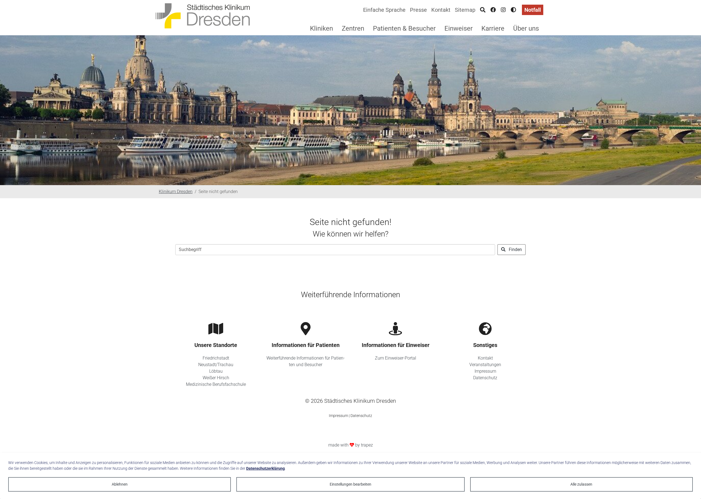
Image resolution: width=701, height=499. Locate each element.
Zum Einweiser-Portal (395, 358)
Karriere (492, 28)
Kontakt (440, 10)
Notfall (532, 10)
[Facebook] (493, 9)
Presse (418, 10)
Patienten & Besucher (404, 28)
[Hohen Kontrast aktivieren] (513, 9)
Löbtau (216, 371)
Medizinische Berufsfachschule (216, 384)
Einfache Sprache (384, 10)
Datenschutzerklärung (265, 468)
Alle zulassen (581, 484)
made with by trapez (350, 445)
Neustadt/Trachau (215, 364)
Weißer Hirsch (216, 377)
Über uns (526, 28)
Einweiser (458, 28)
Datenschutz (485, 377)
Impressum (485, 371)
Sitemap (465, 10)
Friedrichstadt (216, 358)
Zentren (353, 28)
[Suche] (483, 9)
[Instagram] (503, 9)
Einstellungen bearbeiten (350, 484)
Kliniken (321, 28)
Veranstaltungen (485, 364)
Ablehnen (120, 484)
